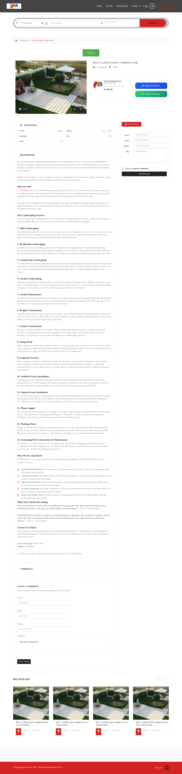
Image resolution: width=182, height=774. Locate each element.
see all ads (108, 89)
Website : (20, 624)
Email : (20, 611)
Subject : (126, 146)
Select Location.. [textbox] (111, 22)
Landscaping (25, 40)
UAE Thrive (100, 162)
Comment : (22, 636)
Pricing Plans (122, 6)
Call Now (91, 53)
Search (153, 23)
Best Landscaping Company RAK (115, 62)
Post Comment (24, 661)
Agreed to (137, 169)
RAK (115, 67)
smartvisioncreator (113, 81)
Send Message (144, 174)
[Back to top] (173, 757)
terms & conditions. (141, 169)
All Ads (109, 6)
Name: (20, 598)
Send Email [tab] (133, 124)
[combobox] (119, 23)
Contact (135, 6)
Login (146, 6)
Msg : (128, 152)
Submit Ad (167, 6)
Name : (127, 135)
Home (99, 6)
